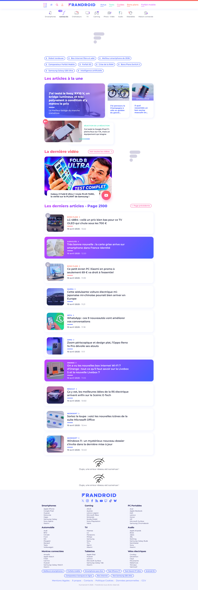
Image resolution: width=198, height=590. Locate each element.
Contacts (88, 580)
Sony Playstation (93, 521)
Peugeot (47, 541)
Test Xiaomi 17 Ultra (133, 571)
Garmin (47, 561)
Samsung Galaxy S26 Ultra (60, 71)
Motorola (47, 515)
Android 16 (150, 571)
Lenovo (133, 515)
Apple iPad (91, 555)
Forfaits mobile (73, 571)
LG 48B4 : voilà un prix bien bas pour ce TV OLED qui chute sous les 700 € (94, 221)
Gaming (89, 505)
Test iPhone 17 (114, 571)
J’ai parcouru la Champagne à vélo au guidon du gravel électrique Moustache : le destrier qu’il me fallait (118, 109)
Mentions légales (61, 580)
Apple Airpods (135, 531)
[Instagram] (87, 501)
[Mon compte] (62, 4)
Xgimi (89, 545)
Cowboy (133, 555)
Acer (131, 509)
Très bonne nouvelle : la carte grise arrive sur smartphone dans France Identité (96, 246)
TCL (88, 543)
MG (45, 539)
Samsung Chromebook (139, 523)
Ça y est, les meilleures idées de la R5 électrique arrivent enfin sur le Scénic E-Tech (98, 393)
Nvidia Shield (92, 519)
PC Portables (135, 505)
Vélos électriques (137, 551)
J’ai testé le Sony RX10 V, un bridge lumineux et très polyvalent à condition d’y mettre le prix (69, 98)
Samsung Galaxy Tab (95, 563)
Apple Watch (49, 557)
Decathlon (134, 557)
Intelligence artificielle (91, 71)
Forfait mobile (148, 4)
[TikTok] (110, 501)
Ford (45, 537)
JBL (131, 537)
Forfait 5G (86, 64)
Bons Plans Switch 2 (130, 64)
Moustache (134, 561)
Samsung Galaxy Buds (139, 541)
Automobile (48, 527)
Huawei (47, 513)
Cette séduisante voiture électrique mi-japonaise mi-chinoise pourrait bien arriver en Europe (96, 295)
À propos (76, 580)
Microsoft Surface (137, 521)
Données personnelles (127, 580)
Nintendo (90, 517)
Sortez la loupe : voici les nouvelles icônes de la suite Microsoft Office (97, 418)
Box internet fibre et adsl (83, 58)
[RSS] (97, 501)
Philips (89, 537)
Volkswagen (48, 547)
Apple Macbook (136, 511)
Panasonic (91, 535)
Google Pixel (49, 511)
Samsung (90, 539)
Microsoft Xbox (93, 515)
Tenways (133, 565)
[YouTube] (101, 501)
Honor (132, 517)
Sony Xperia (48, 521)
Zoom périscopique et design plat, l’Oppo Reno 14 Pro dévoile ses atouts (97, 344)
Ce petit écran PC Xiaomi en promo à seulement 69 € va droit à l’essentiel (91, 270)
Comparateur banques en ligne (79, 576)
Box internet (102, 576)
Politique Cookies (104, 580)
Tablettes (90, 551)
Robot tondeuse (56, 58)
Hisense (90, 531)
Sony (89, 541)
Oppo (46, 517)
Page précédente (142, 206)
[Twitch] (106, 501)
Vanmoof (133, 567)
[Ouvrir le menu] (45, 5)
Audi (45, 531)
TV (86, 527)
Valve (89, 523)
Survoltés (72, 242)
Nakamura (134, 563)
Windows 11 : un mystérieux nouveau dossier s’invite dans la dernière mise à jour (95, 442)
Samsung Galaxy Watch (53, 565)
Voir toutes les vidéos (100, 151)
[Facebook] (92, 501)
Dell (131, 513)
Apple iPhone (49, 509)
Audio (131, 527)
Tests (111, 4)
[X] (83, 501)
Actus (103, 4)
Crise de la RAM (106, 64)
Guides (120, 4)
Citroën (47, 535)
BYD (45, 533)
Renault (47, 543)
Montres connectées (53, 551)
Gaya (132, 559)
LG (88, 533)
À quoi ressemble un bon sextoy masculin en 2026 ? (141, 109)
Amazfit (47, 555)
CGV (144, 580)
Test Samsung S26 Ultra (122, 576)
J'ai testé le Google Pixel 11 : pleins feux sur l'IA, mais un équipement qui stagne (97, 131)
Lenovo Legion (93, 513)
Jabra (132, 535)
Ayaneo (90, 511)
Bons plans (132, 4)
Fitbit (46, 559)
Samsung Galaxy (50, 519)
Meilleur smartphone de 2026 (116, 58)
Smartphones (49, 505)
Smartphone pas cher (94, 571)
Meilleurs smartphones (53, 571)
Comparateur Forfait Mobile (61, 64)
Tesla (46, 545)
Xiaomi (46, 523)
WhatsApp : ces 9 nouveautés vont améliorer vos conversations (96, 320)
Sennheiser (134, 543)
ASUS (89, 509)
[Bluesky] (115, 501)
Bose (132, 533)
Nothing (133, 539)
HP (131, 519)
